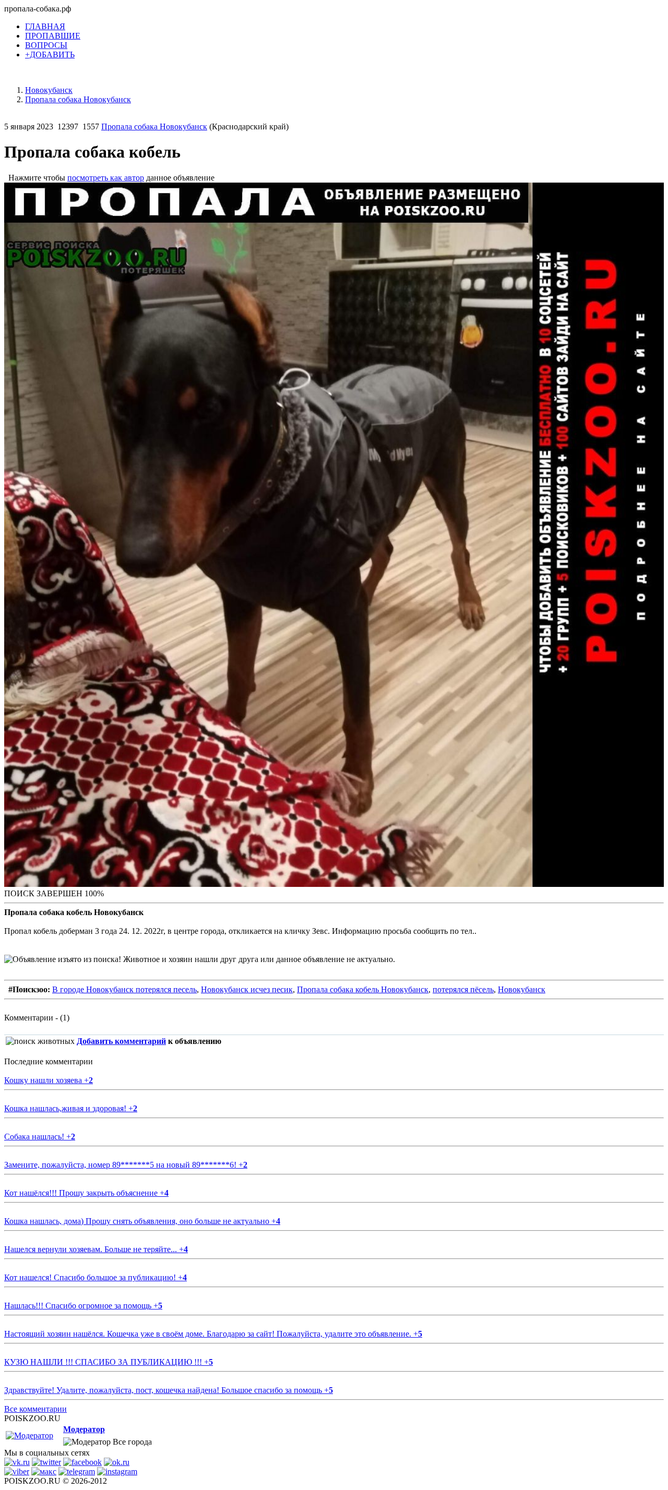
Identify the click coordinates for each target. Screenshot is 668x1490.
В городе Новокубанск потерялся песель (124, 989)
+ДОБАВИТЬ (50, 54)
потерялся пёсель (463, 989)
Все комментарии (35, 1408)
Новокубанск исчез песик (247, 989)
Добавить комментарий (121, 1041)
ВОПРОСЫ (46, 45)
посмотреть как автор (105, 177)
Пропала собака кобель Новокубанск (362, 989)
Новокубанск (521, 989)
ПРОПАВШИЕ (52, 35)
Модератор (84, 1429)
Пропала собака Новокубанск (154, 126)
